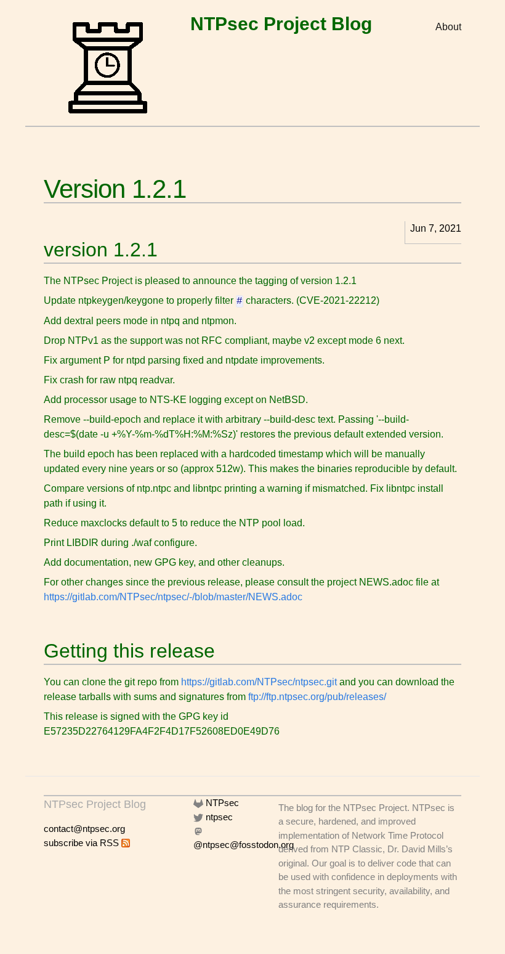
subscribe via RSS (82, 843)
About (448, 27)
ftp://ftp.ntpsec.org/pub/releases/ (317, 696)
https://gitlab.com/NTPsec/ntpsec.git (259, 682)
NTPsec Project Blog (281, 24)
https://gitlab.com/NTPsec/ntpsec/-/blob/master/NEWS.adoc (173, 597)
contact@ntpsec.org (84, 828)
